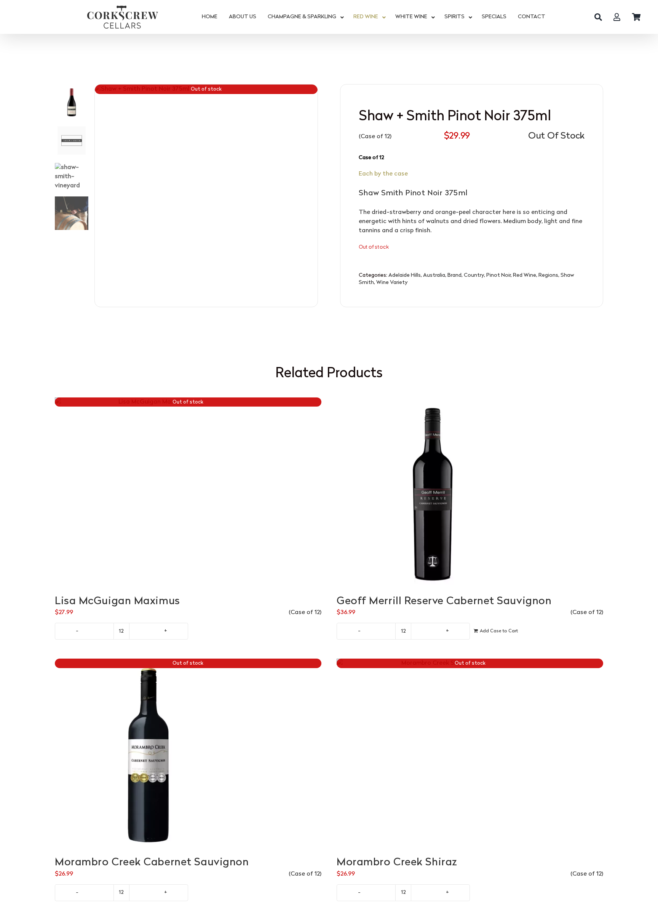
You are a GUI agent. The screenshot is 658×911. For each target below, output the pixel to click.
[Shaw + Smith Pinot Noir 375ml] (206, 196)
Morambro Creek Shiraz (397, 862)
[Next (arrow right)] (644, 456)
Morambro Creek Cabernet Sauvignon (152, 862)
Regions (548, 275)
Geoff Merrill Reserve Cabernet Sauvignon (444, 601)
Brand (454, 275)
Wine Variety (392, 283)
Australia (434, 275)
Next (312, 195)
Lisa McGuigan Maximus (117, 601)
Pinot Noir (498, 275)
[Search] (598, 17)
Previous (100, 195)
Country (474, 275)
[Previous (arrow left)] (13, 456)
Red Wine (524, 275)
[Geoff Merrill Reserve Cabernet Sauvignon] (470, 492)
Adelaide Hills (404, 275)
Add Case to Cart (499, 631)
